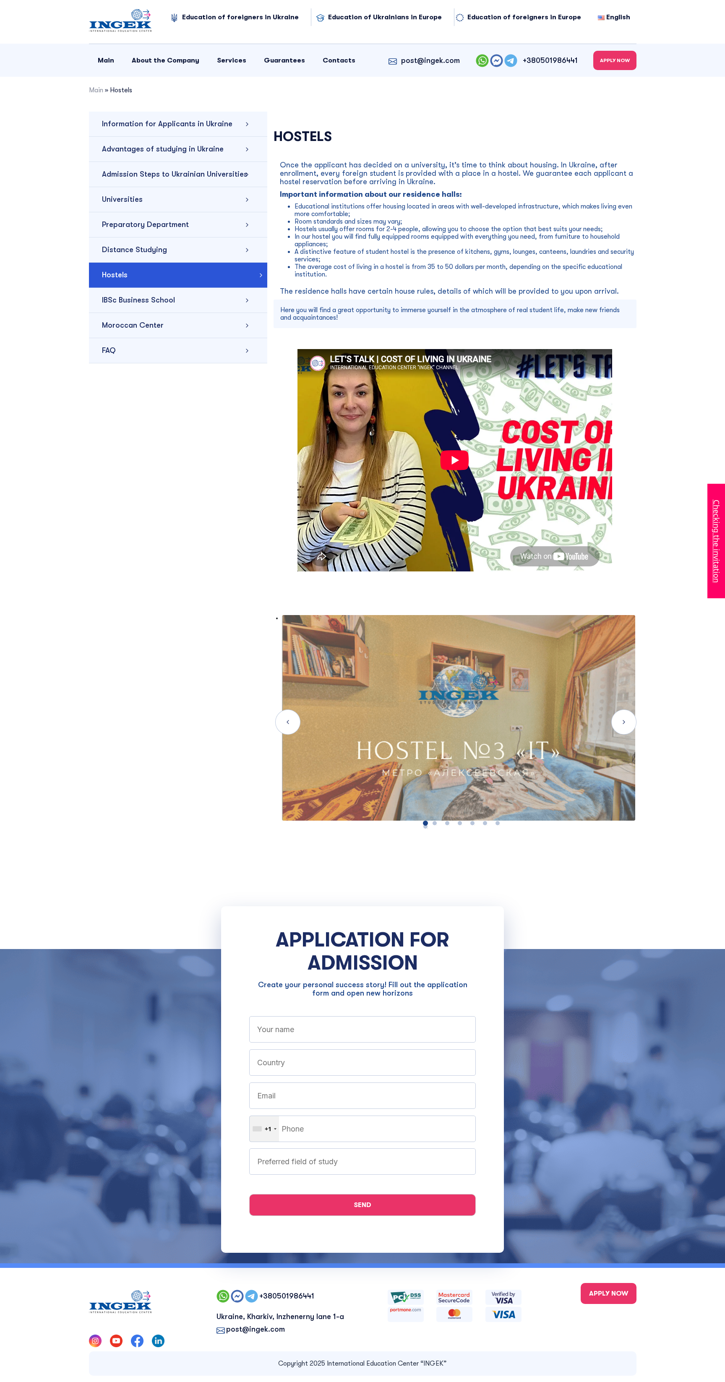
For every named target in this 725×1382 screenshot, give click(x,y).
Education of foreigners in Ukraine (240, 17)
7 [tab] (498, 823)
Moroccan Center (133, 325)
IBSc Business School (138, 300)
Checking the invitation (717, 540)
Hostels (115, 275)
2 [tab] (435, 823)
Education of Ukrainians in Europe (385, 17)
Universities (122, 199)
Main (106, 60)
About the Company (165, 60)
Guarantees (284, 60)
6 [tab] (485, 823)
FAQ (109, 350)
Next (623, 722)
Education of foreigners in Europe (524, 17)
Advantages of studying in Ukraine (163, 149)
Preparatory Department (145, 224)
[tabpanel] (455, 722)
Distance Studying (134, 249)
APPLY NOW (615, 60)
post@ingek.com (430, 60)
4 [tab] (460, 823)
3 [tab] (447, 823)
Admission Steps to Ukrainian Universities (175, 174)
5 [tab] (472, 823)
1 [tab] (425, 826)
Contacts (339, 60)
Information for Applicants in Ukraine (167, 124)
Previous (287, 722)
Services (231, 60)
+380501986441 (550, 60)
